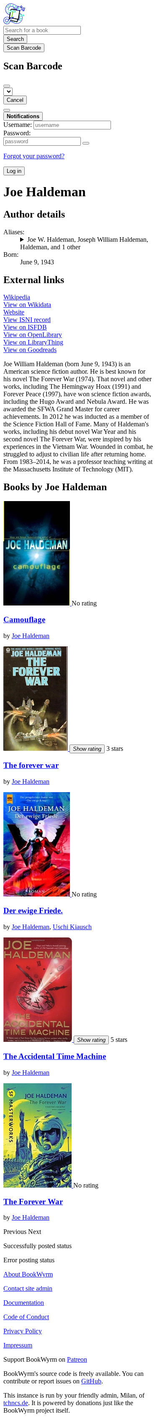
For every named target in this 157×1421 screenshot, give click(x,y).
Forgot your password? (33, 156)
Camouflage (24, 619)
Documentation (23, 1302)
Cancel (15, 100)
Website (13, 312)
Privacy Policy (22, 1331)
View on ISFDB (25, 327)
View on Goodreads (30, 349)
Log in (14, 171)
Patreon (77, 1359)
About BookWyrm (28, 1274)
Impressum (17, 1345)
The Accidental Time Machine (54, 1056)
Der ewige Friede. (33, 910)
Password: (17, 133)
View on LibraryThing (33, 342)
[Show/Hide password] (85, 143)
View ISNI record (27, 319)
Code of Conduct (26, 1316)
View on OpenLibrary (32, 334)
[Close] (6, 86)
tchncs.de (15, 1402)
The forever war (31, 765)
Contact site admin (27, 1288)
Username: (17, 124)
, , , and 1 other (84, 243)
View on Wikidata (27, 304)
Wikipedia (16, 297)
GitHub (91, 1381)
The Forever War (33, 1201)
